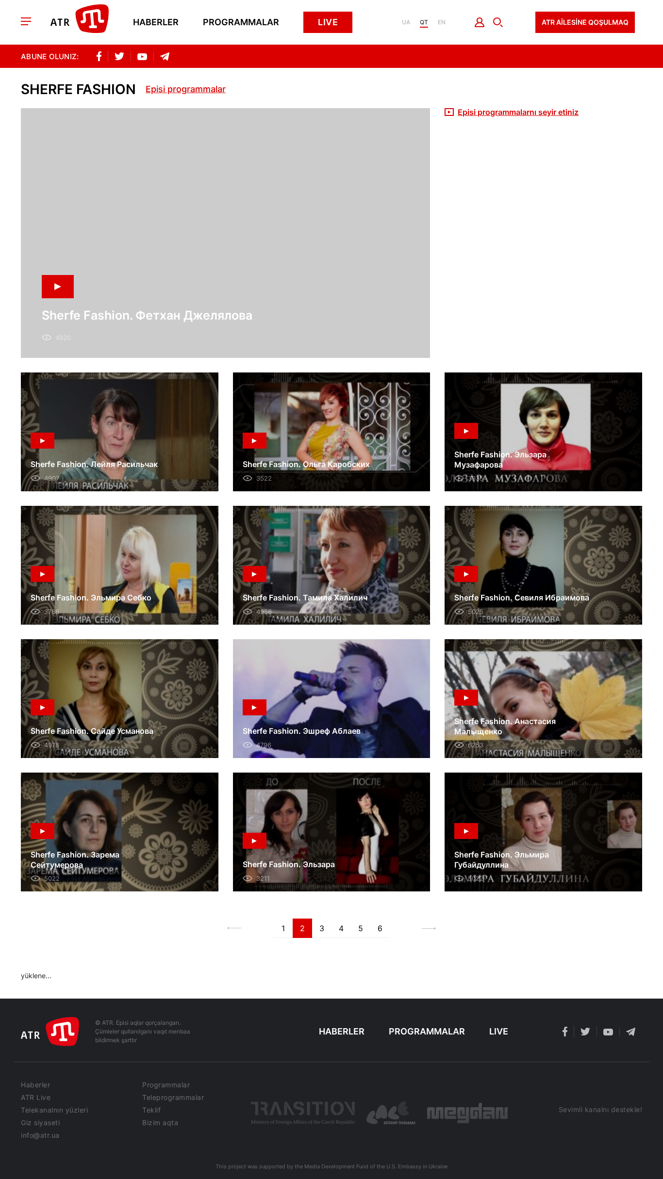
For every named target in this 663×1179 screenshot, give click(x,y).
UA (406, 22)
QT (424, 22)
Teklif (151, 1110)
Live (328, 22)
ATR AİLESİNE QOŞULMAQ (585, 22)
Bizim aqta (160, 1122)
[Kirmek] (480, 22)
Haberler (156, 22)
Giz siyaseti (40, 1122)
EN (442, 22)
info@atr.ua (40, 1135)
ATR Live (35, 1097)
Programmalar (241, 22)
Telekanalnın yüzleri (54, 1110)
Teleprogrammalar (173, 1097)
